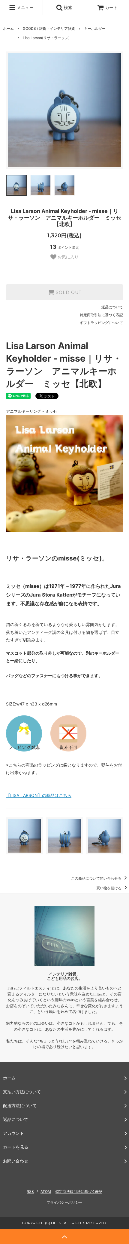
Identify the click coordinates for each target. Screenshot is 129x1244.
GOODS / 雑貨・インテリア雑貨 (49, 28)
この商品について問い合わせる (96, 878)
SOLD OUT (67, 292)
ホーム (8, 28)
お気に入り (67, 257)
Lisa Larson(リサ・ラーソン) (46, 37)
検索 (67, 7)
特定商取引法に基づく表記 (101, 315)
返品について (112, 307)
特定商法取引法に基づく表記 (79, 1191)
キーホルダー (95, 28)
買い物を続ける (109, 888)
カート (111, 7)
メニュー (25, 7)
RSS (30, 1191)
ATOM (45, 1191)
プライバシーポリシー (64, 1202)
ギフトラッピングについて (101, 322)
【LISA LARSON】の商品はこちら (38, 795)
